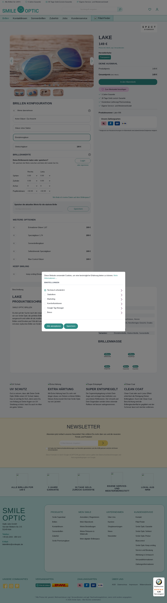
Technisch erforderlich (56, 290)
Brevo (49, 312)
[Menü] (163, 578)
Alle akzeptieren (54, 326)
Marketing (51, 299)
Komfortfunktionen (54, 303)
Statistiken (51, 294)
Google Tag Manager (55, 308)
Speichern (71, 326)
